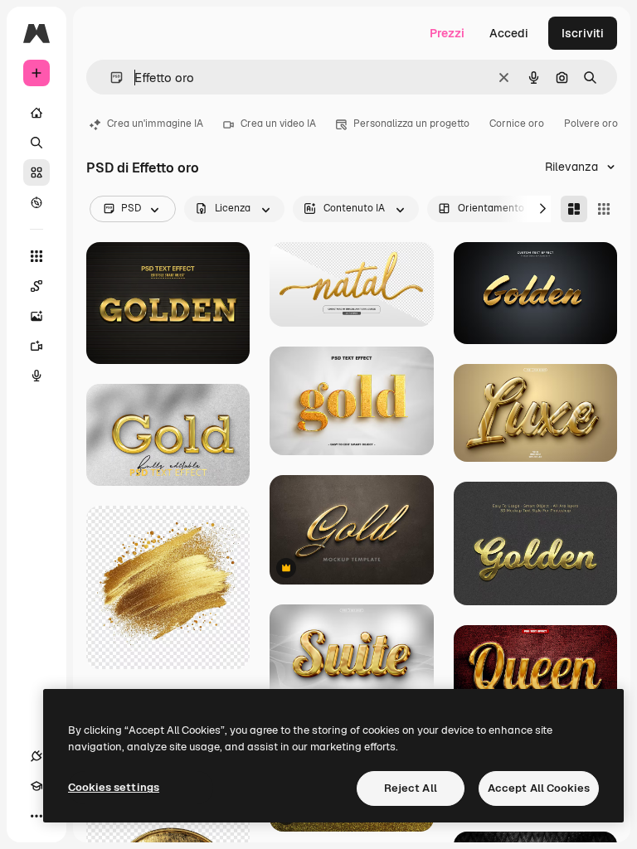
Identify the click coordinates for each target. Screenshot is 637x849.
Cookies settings (113, 787)
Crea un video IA (278, 123)
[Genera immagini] (36, 316)
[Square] (604, 209)
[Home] (36, 112)
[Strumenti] (36, 256)
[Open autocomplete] (110, 77)
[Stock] (36, 172)
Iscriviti (583, 33)
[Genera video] (36, 345)
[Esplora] (36, 202)
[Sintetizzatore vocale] (36, 375)
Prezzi (447, 33)
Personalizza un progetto (411, 123)
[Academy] (36, 786)
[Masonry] (574, 209)
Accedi (508, 33)
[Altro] (36, 816)
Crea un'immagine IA (155, 123)
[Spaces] (36, 286)
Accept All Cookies (539, 788)
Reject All (410, 788)
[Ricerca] (36, 142)
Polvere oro (591, 123)
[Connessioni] (36, 756)
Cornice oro (516, 123)
